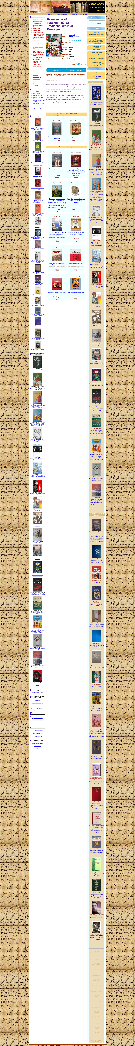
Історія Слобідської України (96, 687)
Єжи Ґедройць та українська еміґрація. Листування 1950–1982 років (37, 261)
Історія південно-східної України (96, 874)
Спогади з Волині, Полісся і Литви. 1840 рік (37, 441)
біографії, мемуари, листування (37, 62)
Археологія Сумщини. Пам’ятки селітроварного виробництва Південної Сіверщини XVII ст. (37, 424)
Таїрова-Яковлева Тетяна (37, 730)
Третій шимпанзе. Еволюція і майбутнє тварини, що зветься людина (37, 612)
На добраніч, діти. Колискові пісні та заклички (75, 293)
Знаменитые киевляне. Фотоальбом (37, 558)
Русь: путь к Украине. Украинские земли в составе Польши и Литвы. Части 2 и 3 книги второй (76, 171)
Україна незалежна (37, 106)
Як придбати (84, 14)
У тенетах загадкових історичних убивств (96, 103)
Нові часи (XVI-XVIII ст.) (38, 95)
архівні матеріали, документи (37, 41)
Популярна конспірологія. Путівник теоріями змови (37, 370)
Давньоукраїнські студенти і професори (96, 561)
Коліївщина (37, 510)
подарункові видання (37, 57)
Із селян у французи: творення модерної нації (37, 177)
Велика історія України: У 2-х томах (96, 782)
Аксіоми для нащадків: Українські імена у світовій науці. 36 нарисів (96, 830)
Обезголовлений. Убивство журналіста (38, 249)
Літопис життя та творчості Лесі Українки (96, 666)
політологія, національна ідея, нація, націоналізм (38, 35)
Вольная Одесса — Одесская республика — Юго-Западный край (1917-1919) (37, 128)
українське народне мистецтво (37, 74)
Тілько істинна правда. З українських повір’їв (37, 575)
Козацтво (37, 705)
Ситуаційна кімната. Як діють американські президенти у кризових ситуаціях (37, 164)
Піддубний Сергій (37, 733)
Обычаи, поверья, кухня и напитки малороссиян (96, 625)
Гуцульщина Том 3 (75, 137)
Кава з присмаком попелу (57, 168)
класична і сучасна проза (38, 32)
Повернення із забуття (96, 917)
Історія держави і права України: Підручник (37, 284)
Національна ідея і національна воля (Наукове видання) (96, 708)
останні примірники (37, 21)
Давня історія (36, 91)
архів (34, 83)
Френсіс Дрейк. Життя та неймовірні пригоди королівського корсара (37, 476)
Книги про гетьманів (37, 720)
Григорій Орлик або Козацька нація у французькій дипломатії (76, 200)
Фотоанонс (35, 85)
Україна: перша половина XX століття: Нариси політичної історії (96, 806)
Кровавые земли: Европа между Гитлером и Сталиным (57, 263)
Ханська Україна (37, 542)
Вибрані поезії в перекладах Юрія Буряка (37, 339)
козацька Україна (36, 30)
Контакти (76, 14)
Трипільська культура (37, 703)
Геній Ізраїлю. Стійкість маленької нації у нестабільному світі (38, 201)
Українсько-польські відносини (37, 723)
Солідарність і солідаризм (38, 305)
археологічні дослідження (36, 44)
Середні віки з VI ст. (37, 93)
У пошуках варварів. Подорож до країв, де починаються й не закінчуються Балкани (37, 631)
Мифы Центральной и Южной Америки (57, 137)
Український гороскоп (37, 294)
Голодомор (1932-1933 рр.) (37, 708)
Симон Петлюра (37, 748)
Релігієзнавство (36, 79)
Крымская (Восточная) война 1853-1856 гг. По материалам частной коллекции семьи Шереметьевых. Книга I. (96, 538)
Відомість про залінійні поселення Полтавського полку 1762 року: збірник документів (37, 406)
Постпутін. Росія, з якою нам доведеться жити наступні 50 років (37, 594)
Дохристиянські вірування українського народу (76, 233)
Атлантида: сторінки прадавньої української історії (96, 852)
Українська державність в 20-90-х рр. (96, 646)
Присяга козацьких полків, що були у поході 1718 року (37, 389)
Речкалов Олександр (37, 736)
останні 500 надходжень (37, 692)
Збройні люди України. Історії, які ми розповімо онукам (37, 152)
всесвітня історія (37, 77)
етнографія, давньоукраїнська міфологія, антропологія (38, 51)
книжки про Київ (36, 28)
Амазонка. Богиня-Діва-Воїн (57, 292)
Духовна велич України (38, 140)
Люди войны (96, 582)
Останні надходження (62, 14)
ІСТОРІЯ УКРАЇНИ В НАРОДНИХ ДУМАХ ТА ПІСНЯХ (96, 937)
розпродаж (35, 71)
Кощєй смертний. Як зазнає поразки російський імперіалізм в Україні (38, 214)
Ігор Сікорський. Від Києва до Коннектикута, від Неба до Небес (57, 234)
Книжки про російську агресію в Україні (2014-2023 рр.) (37, 717)
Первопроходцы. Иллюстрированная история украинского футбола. (37, 237)
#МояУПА (37, 526)
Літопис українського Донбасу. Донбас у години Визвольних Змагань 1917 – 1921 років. (37, 666)
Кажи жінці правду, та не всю (37, 349)
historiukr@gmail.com (97, 74)
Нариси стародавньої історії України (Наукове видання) (96, 895)
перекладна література (38, 69)
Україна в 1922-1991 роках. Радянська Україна (39, 104)
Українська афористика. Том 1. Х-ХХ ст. (96, 605)
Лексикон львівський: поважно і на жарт (37, 189)
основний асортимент (38, 19)
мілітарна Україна (37, 59)
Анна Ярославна (37, 746)
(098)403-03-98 (60, 75)
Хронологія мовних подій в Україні (38, 273)
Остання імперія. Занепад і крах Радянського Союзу (37, 459)
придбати (56, 70)
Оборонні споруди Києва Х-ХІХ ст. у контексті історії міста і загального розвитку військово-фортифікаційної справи (96, 733)
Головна (49, 14)
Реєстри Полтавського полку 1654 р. (37, 326)
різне (34, 81)
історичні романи (37, 23)
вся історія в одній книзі (38, 108)
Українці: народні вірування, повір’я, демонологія (96, 758)
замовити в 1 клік (76, 70)
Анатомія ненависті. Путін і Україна (37, 684)
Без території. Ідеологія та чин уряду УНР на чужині (38, 315)
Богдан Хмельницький (37, 743)
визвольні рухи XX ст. (38, 64)
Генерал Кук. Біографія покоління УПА (37, 494)
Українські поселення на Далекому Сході (37, 649)
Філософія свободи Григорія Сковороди (37, 226)
